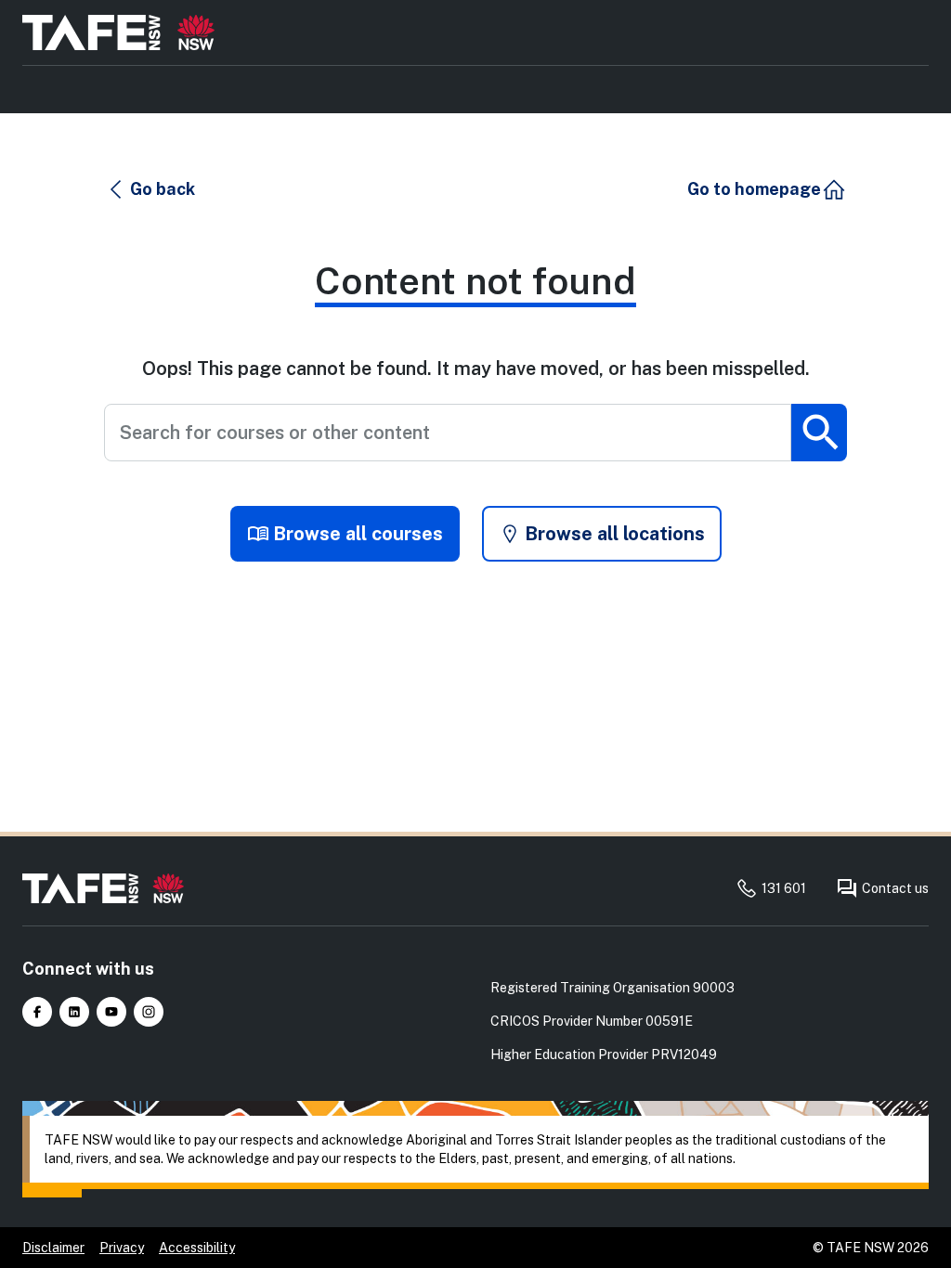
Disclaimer (53, 1247)
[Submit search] (819, 432)
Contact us (895, 888)
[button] (150, 189)
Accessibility (197, 1247)
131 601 (784, 888)
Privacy (121, 1247)
